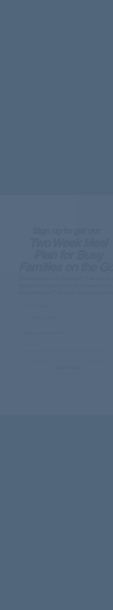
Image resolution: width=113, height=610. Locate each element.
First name (37, 305)
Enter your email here (45, 332)
